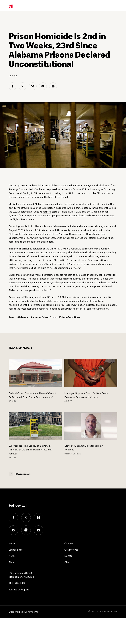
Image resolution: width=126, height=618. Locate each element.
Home (12, 543)
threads (26, 530)
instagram (13, 530)
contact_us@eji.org (19, 589)
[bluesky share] (33, 86)
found (84, 259)
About (12, 561)
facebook (13, 517)
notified (47, 211)
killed (58, 203)
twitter (26, 517)
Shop (67, 561)
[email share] (43, 86)
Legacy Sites (16, 549)
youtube (38, 530)
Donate (68, 555)
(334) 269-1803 (17, 582)
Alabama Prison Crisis (44, 316)
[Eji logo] (11, 5)
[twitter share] (22, 86)
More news (23, 474)
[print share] (53, 86)
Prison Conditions (69, 316)
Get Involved (71, 549)
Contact (68, 543)
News (12, 555)
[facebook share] (12, 86)
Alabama (22, 316)
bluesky (38, 517)
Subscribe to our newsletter (24, 611)
